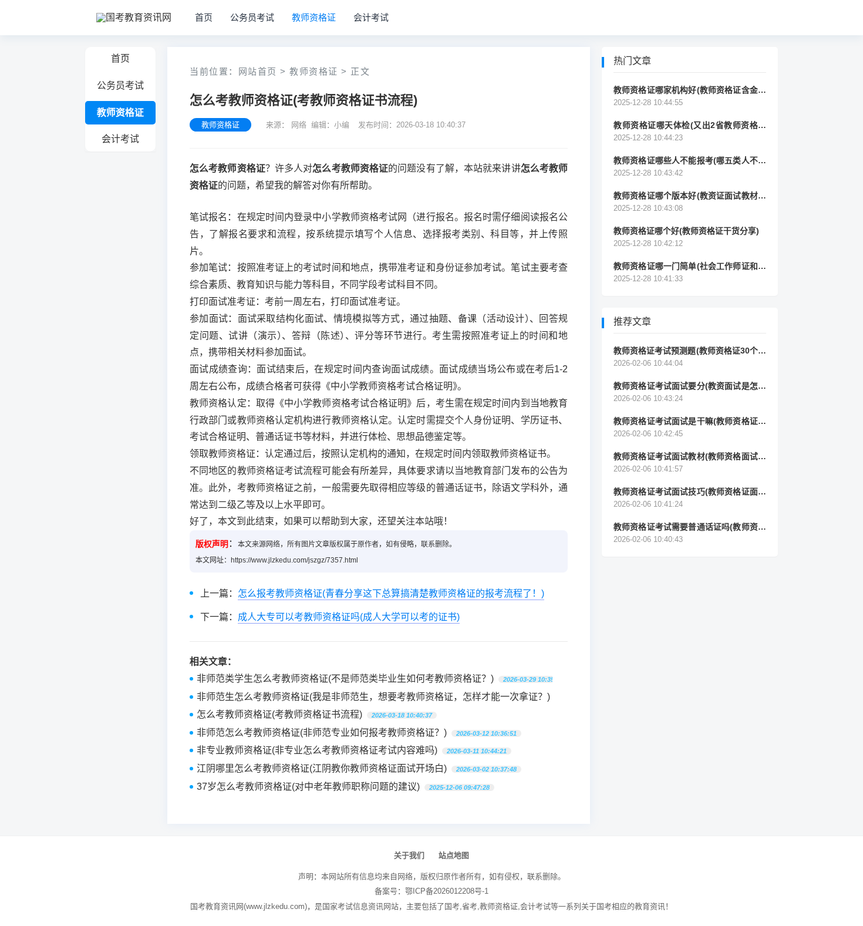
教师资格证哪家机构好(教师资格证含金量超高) (689, 90)
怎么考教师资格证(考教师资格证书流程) (279, 714)
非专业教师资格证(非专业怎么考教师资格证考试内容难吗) (317, 750)
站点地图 (454, 855)
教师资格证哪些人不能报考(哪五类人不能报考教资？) (689, 161)
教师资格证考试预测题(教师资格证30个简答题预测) (689, 351)
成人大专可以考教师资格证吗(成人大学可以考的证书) (349, 617)
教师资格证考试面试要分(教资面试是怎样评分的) (689, 386)
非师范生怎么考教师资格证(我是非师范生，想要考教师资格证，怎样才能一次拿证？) (373, 697)
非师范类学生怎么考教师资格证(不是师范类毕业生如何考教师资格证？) (345, 678)
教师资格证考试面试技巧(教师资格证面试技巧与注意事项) (689, 492)
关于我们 (409, 855)
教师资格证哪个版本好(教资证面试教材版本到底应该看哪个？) (689, 196)
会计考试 (371, 17)
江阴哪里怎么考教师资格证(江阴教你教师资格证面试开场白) (322, 768)
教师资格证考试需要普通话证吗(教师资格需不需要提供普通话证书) (689, 527)
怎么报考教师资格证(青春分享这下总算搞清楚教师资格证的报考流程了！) (391, 593)
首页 (204, 17)
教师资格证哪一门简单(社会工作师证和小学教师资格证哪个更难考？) (689, 266)
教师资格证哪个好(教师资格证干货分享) (686, 230)
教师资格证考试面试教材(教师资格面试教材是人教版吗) (689, 457)
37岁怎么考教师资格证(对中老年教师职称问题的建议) (308, 787)
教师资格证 (314, 17)
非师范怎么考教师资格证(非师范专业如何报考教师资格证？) (322, 733)
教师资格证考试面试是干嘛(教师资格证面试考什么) (689, 421)
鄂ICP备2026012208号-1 (446, 891)
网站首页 (257, 71)
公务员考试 (252, 17)
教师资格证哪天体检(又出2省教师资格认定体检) (689, 125)
